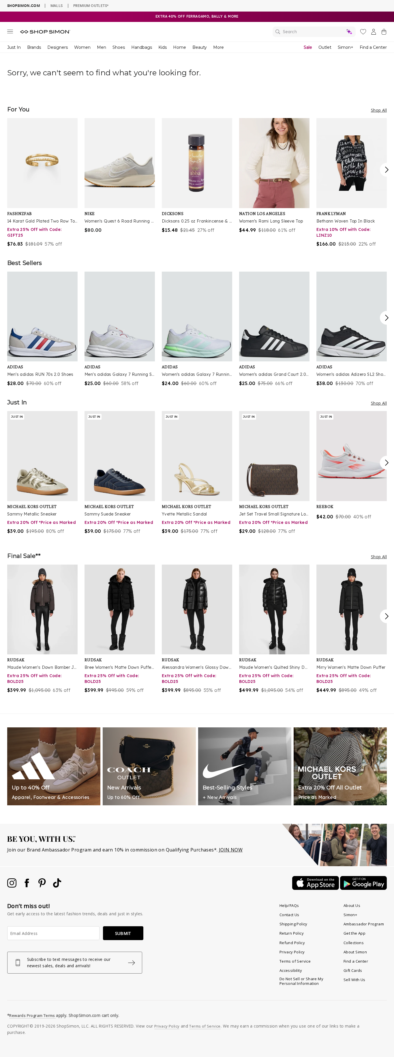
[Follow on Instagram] (12, 886)
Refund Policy (292, 942)
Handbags (141, 47)
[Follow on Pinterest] (42, 886)
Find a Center (373, 47)
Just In (14, 47)
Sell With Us (354, 979)
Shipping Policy (293, 924)
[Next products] (387, 170)
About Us (352, 905)
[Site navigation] (10, 33)
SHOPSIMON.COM (23, 5)
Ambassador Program (364, 924)
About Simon (355, 952)
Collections (354, 942)
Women (82, 47)
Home (179, 47)
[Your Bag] (384, 33)
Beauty (199, 47)
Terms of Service (295, 961)
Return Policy (291, 933)
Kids (162, 47)
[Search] (314, 32)
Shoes (118, 47)
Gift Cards (353, 970)
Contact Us (289, 914)
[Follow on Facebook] (27, 886)
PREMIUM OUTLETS (90, 5)
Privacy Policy (292, 952)
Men (101, 47)
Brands (34, 47)
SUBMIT (123, 933)
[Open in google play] (363, 888)
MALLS (56, 5)
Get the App (354, 933)
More (218, 47)
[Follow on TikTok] (57, 886)
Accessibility (290, 970)
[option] (42, 182)
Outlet (324, 47)
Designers (57, 47)
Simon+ (345, 47)
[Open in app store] (316, 888)
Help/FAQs (289, 905)
